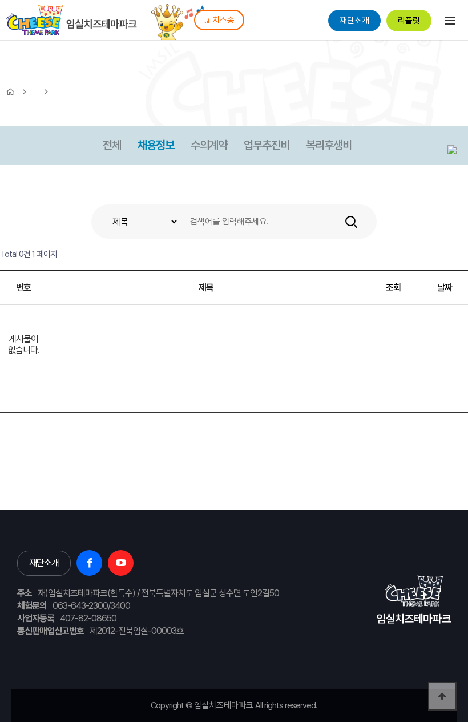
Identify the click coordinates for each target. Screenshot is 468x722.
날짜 (444, 287)
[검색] (351, 221)
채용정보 (156, 145)
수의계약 (209, 145)
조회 (393, 287)
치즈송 (223, 20)
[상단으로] (442, 696)
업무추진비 (266, 145)
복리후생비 (329, 145)
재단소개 (354, 20)
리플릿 (409, 20)
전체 (112, 145)
